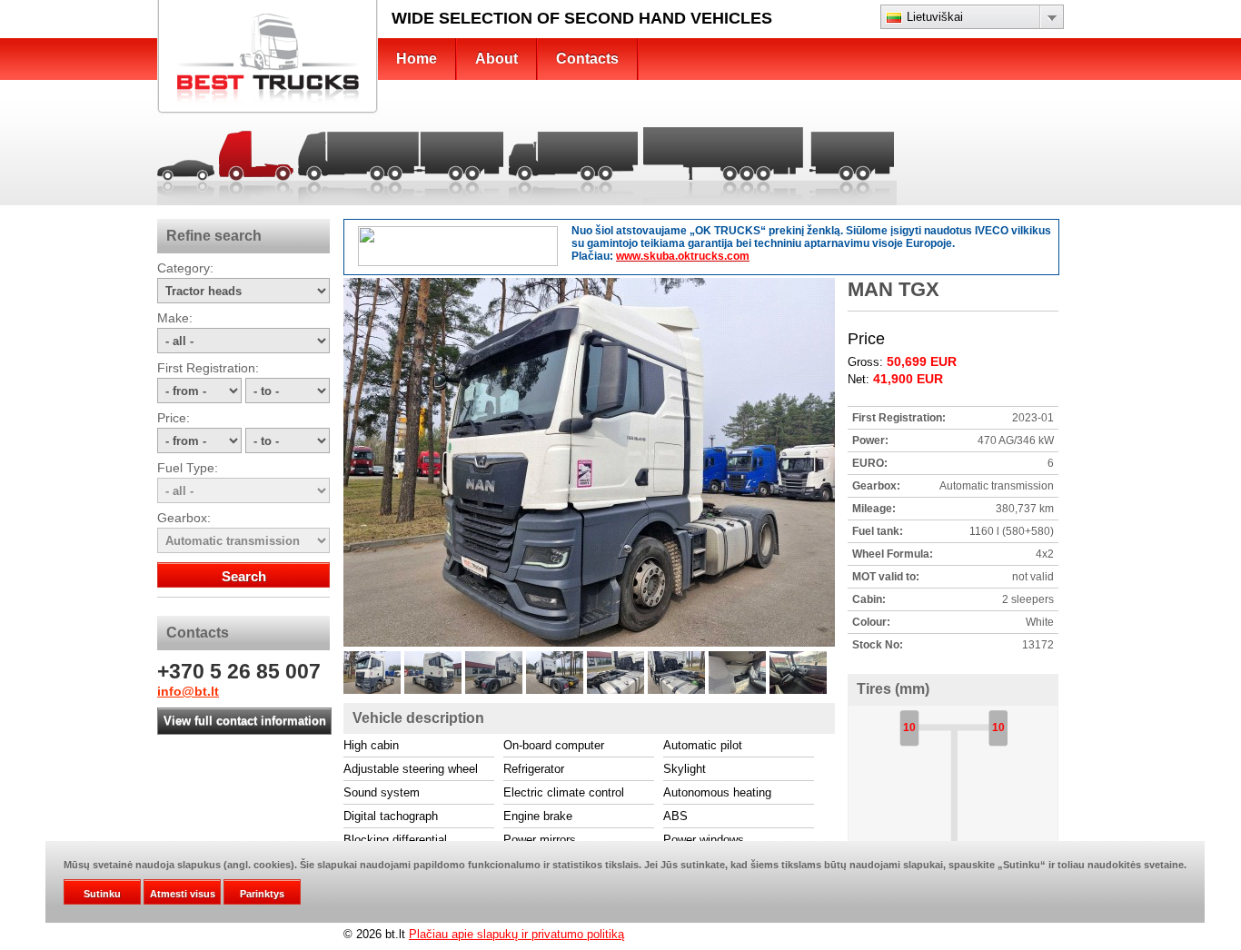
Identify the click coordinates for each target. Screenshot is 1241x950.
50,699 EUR (922, 361)
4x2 (1045, 554)
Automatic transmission (996, 486)
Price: (173, 418)
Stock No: (877, 644)
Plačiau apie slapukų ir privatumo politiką (516, 934)
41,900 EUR (908, 378)
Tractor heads (255, 159)
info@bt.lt (188, 691)
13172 (1038, 644)
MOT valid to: (885, 576)
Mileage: (874, 508)
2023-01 (1033, 417)
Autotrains (400, 159)
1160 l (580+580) (1011, 531)
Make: (175, 318)
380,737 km (1025, 508)
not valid (1033, 576)
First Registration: (208, 368)
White (1040, 622)
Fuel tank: (877, 531)
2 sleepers (1028, 599)
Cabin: (869, 599)
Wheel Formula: (892, 554)
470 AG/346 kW (1016, 440)
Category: (185, 268)
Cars (186, 159)
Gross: (867, 362)
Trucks (573, 159)
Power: (870, 440)
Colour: (871, 622)
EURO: (870, 463)
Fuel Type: (187, 467)
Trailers (852, 159)
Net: (860, 379)
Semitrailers (724, 159)
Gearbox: (184, 517)
